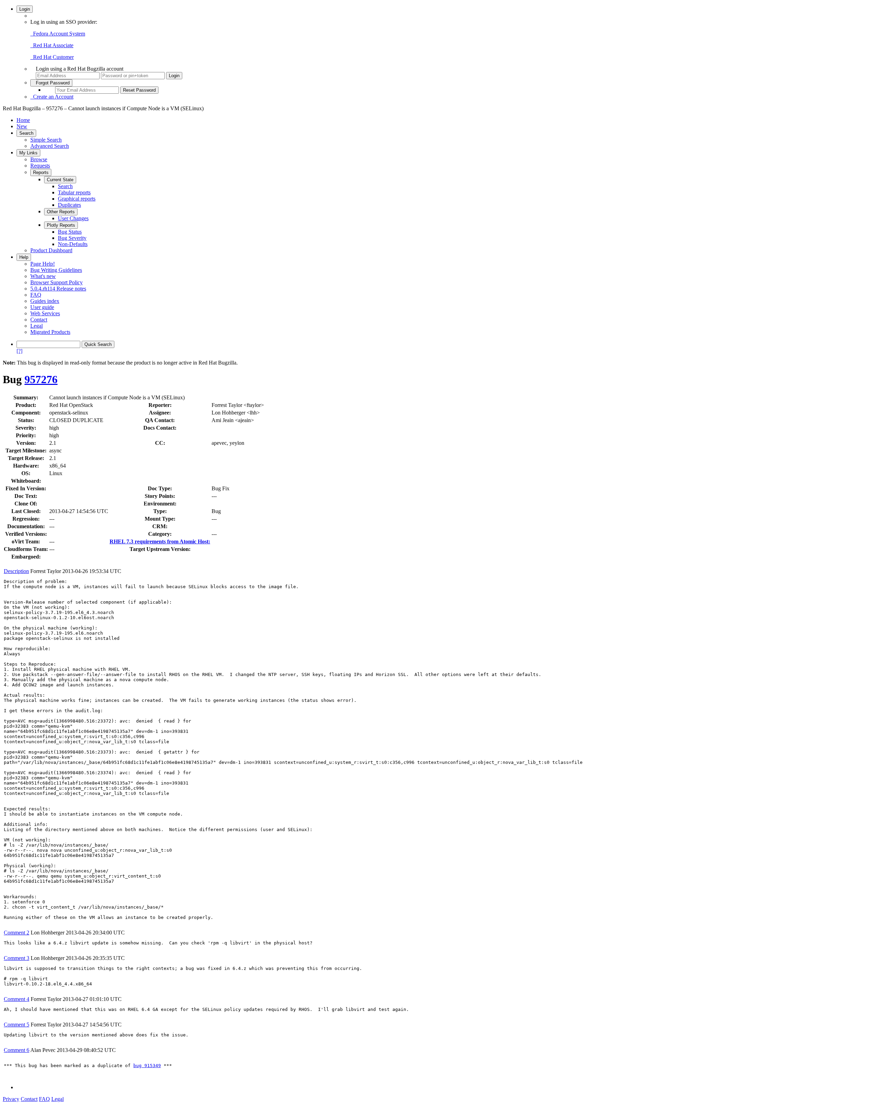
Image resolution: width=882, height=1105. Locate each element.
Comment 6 (16, 1050)
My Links (28, 152)
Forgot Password (51, 82)
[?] (19, 351)
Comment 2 (16, 932)
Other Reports (61, 211)
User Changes (73, 218)
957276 (41, 379)
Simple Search (46, 140)
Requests (40, 165)
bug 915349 (147, 1065)
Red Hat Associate (51, 45)
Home (23, 120)
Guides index (44, 301)
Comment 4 (16, 999)
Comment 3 (16, 958)
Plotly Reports (61, 225)
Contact (38, 320)
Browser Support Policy (56, 282)
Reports (41, 172)
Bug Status (70, 232)
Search (26, 133)
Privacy (11, 1099)
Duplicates (69, 205)
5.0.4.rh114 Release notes (58, 288)
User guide (42, 307)
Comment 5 (16, 1024)
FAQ (35, 295)
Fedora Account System (57, 34)
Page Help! (42, 264)
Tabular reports (74, 192)
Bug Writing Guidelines (56, 270)
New (22, 126)
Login (24, 9)
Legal (36, 326)
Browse (38, 159)
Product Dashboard (51, 250)
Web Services (45, 313)
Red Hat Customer (52, 57)
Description (16, 571)
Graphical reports (76, 199)
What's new (43, 276)
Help (23, 257)
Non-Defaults (73, 244)
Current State (60, 179)
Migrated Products (50, 332)
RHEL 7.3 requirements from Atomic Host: (160, 541)
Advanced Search (49, 146)
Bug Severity (72, 238)
